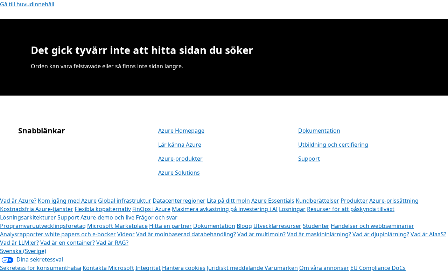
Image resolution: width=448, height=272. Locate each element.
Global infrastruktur (124, 200)
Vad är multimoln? (261, 234)
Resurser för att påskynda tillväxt (350, 209)
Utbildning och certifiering (333, 144)
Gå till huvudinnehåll (27, 4)
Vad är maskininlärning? (319, 234)
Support (309, 158)
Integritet (148, 268)
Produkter (354, 200)
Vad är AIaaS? (428, 234)
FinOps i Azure (151, 209)
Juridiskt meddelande (236, 268)
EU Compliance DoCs (378, 268)
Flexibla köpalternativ (103, 209)
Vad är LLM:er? (19, 242)
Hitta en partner (170, 226)
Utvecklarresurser (277, 226)
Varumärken (281, 268)
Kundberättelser (317, 200)
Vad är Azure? (18, 200)
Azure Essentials (272, 200)
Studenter (316, 226)
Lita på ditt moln (228, 200)
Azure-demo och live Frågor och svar (128, 217)
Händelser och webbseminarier (372, 226)
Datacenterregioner (179, 200)
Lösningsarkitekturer (28, 217)
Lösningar (292, 209)
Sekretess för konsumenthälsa (40, 268)
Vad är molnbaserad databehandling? (186, 234)
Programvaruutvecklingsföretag (43, 226)
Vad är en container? (67, 242)
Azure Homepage (181, 130)
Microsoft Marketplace (117, 226)
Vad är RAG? (112, 242)
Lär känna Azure (179, 144)
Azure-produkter (180, 158)
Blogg (244, 226)
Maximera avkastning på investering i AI (225, 209)
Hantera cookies (183, 268)
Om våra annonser (324, 268)
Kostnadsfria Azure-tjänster (36, 209)
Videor (126, 234)
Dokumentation (319, 130)
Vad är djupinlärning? (380, 234)
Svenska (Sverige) (23, 251)
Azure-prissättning (394, 200)
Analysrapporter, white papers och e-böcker (58, 234)
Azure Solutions (179, 172)
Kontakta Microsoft (108, 268)
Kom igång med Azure (67, 200)
